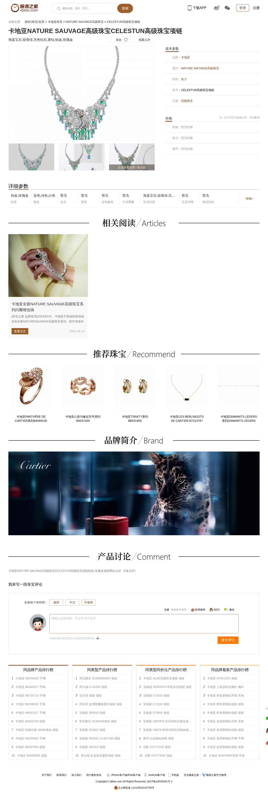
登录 (242, 8)
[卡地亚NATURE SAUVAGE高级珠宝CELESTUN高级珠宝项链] (82, 93)
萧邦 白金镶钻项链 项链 (158, 738)
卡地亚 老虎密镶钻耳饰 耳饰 (225, 721)
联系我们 (62, 775)
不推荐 (88, 602)
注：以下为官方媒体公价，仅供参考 (239, 117)
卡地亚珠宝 (55, 21)
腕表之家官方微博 (216, 775)
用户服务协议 (93, 775)
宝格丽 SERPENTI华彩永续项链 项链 (167, 687)
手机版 (175, 775)
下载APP (199, 8)
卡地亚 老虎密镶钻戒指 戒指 (225, 729)
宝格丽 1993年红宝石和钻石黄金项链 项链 (170, 721)
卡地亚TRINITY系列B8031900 (135, 418)
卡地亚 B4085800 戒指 (32, 755)
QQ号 (217, 609)
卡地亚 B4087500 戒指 (30, 747)
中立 (72, 602)
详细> (249, 198)
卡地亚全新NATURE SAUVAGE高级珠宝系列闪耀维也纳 (48, 307)
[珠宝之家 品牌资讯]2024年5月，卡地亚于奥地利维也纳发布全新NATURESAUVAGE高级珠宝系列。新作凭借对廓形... (48, 321)
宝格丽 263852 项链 (92, 729)
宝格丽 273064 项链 (156, 712)
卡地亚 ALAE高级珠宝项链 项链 (163, 678)
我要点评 (144, 39)
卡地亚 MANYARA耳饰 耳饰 (227, 755)
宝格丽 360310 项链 (92, 747)
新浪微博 (200, 609)
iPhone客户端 (119, 775)
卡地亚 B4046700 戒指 (30, 721)
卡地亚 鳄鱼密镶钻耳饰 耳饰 (225, 695)
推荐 (56, 602)
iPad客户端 (134, 775)
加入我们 (76, 775)
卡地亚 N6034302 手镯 (30, 678)
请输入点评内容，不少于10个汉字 (73, 618)
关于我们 (47, 775)
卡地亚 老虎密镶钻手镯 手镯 (225, 738)
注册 (256, 8)
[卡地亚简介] (134, 453)
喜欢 (119, 39)
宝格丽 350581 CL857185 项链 (99, 738)
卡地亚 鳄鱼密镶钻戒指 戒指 (225, 704)
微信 (231, 609)
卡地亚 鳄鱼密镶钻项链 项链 (225, 712)
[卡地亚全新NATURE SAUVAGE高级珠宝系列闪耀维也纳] (48, 265)
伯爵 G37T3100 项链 (157, 747)
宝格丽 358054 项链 (92, 712)
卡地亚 (185, 57)
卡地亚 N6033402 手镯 (30, 738)
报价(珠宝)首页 (34, 21)
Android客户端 (157, 775)
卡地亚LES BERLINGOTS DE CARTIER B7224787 (187, 418)
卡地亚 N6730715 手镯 (30, 695)
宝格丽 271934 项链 (156, 704)
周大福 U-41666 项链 (93, 687)
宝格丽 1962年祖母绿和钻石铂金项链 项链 (170, 729)
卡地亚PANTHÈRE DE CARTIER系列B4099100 (31, 418)
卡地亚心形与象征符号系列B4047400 (82, 418)
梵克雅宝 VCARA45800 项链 (98, 721)
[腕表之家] (24, 8)
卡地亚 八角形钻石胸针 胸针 (225, 687)
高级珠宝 (187, 101)
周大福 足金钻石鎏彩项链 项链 (101, 755)
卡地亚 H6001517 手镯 (30, 712)
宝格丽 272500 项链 (156, 695)
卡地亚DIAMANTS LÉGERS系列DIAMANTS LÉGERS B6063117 (238, 419)
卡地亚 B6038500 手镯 (30, 704)
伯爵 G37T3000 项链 (158, 755)
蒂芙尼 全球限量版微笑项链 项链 (100, 704)
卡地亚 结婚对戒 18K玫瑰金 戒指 (36, 729)
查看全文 (20, 331)
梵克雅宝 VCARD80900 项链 (98, 678)
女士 (184, 79)
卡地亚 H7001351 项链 (222, 678)
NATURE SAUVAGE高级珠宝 (85, 21)
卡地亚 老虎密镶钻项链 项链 (225, 747)
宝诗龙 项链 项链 (90, 695)
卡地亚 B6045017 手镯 (30, 687)
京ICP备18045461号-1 (160, 781)
